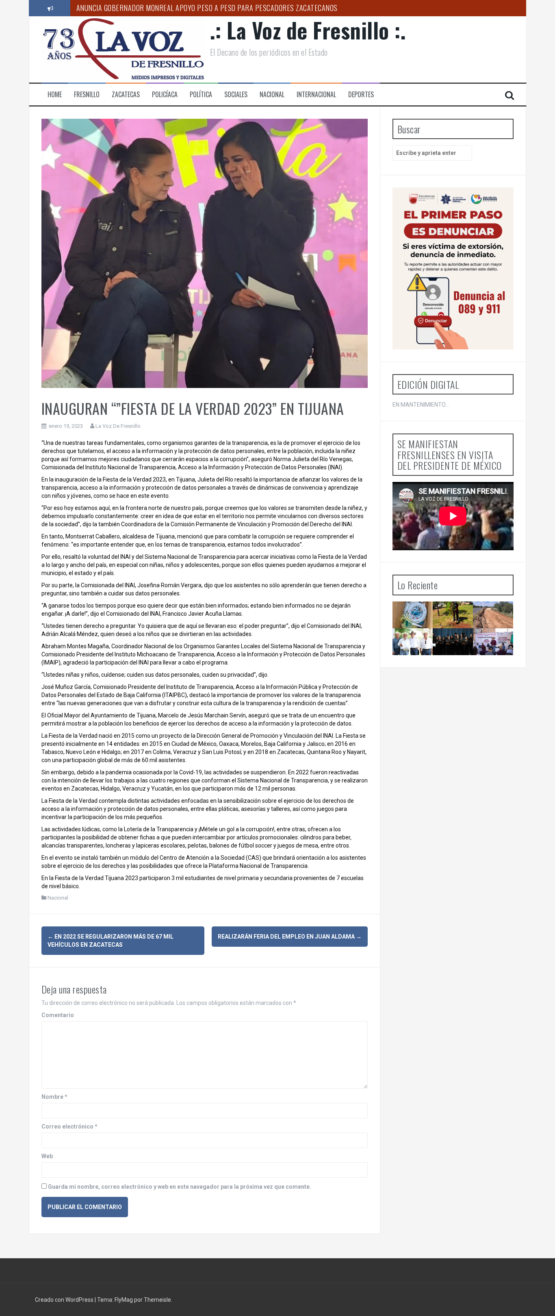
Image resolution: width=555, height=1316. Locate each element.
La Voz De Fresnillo (118, 426)
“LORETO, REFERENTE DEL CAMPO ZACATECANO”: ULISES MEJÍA (501, 655)
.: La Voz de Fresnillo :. (308, 30)
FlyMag (124, 1299)
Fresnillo (87, 94)
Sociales (235, 94)
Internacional (316, 94)
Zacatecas (126, 94)
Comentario (57, 1015)
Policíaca (165, 94)
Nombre (54, 1097)
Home (55, 94)
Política (201, 94)
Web (47, 1156)
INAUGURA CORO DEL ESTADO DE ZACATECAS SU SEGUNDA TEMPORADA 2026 (458, 666)
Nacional (272, 94)
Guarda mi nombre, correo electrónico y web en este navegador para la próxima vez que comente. (179, 1186)
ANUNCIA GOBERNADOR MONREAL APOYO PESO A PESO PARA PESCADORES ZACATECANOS (207, 7)
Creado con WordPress (65, 1299)
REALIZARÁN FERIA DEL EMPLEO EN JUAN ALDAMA (290, 936)
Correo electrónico (69, 1126)
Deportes (361, 94)
